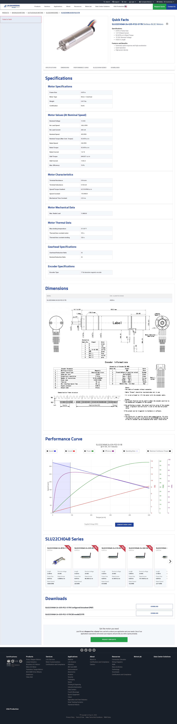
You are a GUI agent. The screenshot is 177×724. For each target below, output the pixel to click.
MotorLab (88, 6)
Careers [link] (92, 664)
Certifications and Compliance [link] (55, 664)
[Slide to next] (170, 561)
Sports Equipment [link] (73, 694)
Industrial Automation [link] (74, 687)
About (68, 6)
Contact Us (172, 6)
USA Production (119, 6)
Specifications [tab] (51, 67)
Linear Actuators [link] (31, 662)
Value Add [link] (29, 677)
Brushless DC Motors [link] (33, 664)
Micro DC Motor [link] (31, 667)
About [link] (92, 657)
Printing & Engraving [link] (74, 684)
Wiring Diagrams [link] (117, 662)
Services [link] (49, 657)
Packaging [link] (71, 679)
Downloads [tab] (115, 67)
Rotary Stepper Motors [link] (33, 659)
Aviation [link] (70, 674)
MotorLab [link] (138, 657)
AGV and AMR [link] (72, 667)
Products (37, 6)
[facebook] (89, 650)
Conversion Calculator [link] (119, 659)
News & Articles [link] (117, 667)
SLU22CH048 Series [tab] (99, 67)
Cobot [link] (70, 697)
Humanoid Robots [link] (73, 705)
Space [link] (70, 682)
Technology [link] (115, 669)
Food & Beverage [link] (73, 692)
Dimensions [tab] (65, 67)
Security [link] (70, 677)
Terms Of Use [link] (80, 717)
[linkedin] (81, 650)
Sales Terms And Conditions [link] (94, 717)
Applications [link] (72, 657)
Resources (77, 6)
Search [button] (108, 2)
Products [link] (29, 657)
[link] (10, 7)
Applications (58, 6)
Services (47, 6)
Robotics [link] (71, 664)
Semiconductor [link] (73, 669)
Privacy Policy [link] (70, 717)
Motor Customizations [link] (53, 662)
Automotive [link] (71, 672)
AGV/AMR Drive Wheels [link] (34, 672)
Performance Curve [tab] (81, 67)
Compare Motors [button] (146, 2)
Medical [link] (70, 659)
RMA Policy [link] (107, 717)
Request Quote (159, 6)
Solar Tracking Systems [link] (75, 702)
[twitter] (85, 650)
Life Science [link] (72, 662)
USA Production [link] (12, 709)
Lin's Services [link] (50, 659)
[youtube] (94, 650)
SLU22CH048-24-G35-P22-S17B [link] (56, 300)
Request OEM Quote (109, 639)
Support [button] (116, 2)
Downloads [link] (115, 672)
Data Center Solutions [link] (162, 657)
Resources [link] (116, 657)
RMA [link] (113, 664)
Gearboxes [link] (29, 674)
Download (154, 606)
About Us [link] (93, 659)
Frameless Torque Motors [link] (34, 669)
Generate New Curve (124, 524)
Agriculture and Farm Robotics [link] (77, 700)
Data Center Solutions (102, 6)
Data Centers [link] (72, 689)
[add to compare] (167, 23)
